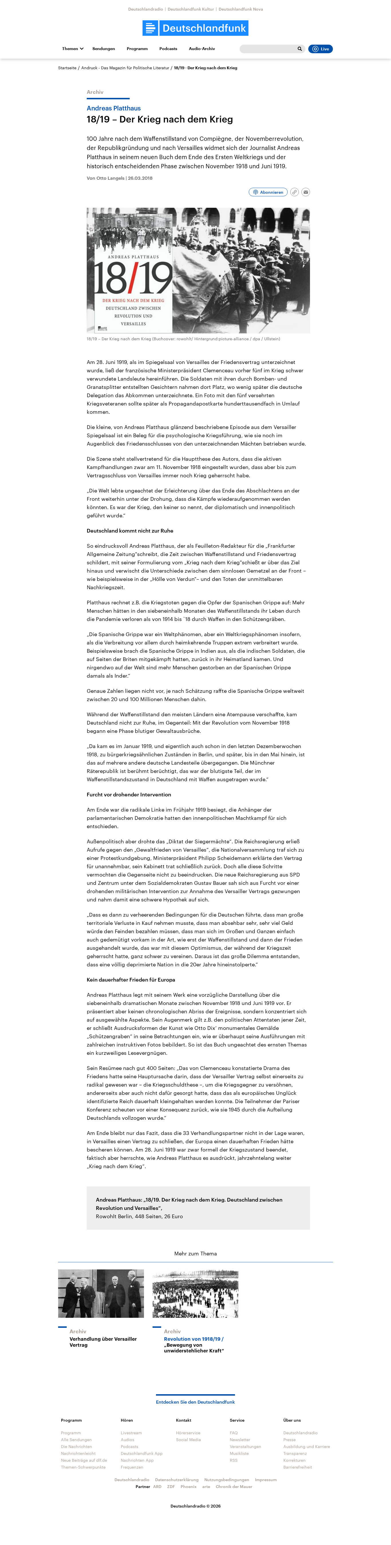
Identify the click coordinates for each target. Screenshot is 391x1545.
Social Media (188, 1439)
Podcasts (168, 49)
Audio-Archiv (202, 49)
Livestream (131, 1432)
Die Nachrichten (76, 1446)
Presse (289, 1439)
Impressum (266, 1479)
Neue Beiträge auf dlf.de (84, 1460)
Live (325, 49)
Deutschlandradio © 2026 (196, 1506)
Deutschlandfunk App (142, 1453)
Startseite (67, 67)
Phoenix (189, 1486)
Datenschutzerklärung (177, 1479)
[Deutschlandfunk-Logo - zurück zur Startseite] (195, 28)
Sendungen (103, 49)
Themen (70, 49)
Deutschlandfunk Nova (241, 9)
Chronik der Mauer (234, 1486)
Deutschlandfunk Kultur (191, 9)
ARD (157, 1486)
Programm (137, 49)
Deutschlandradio (145, 9)
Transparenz (295, 1453)
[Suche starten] (299, 49)
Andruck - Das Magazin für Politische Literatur (125, 67)
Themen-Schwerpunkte (83, 1467)
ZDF (171, 1486)
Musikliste (239, 1453)
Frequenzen (132, 1467)
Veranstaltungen (245, 1446)
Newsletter (240, 1439)
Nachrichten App (137, 1460)
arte (206, 1486)
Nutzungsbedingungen (226, 1479)
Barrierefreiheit (297, 1467)
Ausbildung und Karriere (306, 1446)
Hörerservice (188, 1432)
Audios (127, 1439)
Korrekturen (294, 1460)
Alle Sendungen (76, 1439)
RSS (234, 1460)
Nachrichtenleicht (78, 1453)
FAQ (234, 1432)
